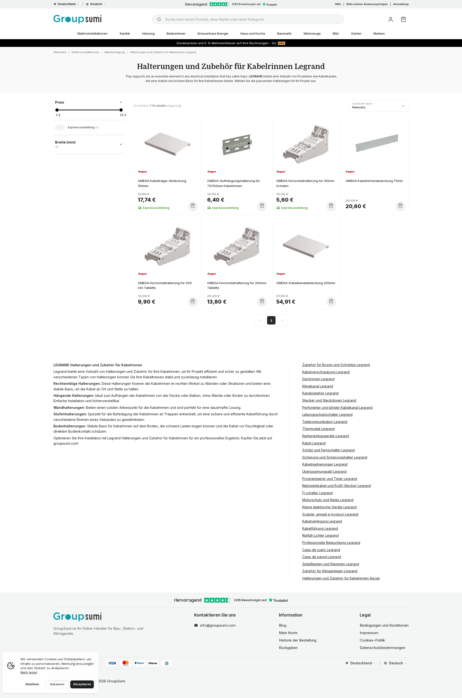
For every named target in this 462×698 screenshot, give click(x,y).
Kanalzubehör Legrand (320, 393)
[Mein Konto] (390, 19)
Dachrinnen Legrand (318, 379)
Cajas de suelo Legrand (321, 550)
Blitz (336, 33)
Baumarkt (284, 33)
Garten (356, 33)
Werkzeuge (312, 33)
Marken (379, 33)
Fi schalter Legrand (317, 493)
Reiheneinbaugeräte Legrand (325, 436)
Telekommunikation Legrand (324, 422)
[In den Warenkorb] (192, 205)
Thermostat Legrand (318, 429)
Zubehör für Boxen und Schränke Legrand (336, 365)
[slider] (57, 110)
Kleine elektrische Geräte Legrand (329, 507)
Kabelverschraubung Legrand (326, 372)
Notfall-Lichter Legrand (320, 535)
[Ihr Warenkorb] (403, 19)
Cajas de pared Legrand (321, 557)
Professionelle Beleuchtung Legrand (331, 543)
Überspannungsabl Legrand (324, 471)
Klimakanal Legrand (317, 386)
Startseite (59, 52)
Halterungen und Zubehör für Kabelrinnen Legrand (163, 52)
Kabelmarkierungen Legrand (324, 464)
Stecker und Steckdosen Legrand (329, 400)
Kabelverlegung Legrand (322, 521)
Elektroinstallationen (92, 33)
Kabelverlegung (114, 52)
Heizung (148, 33)
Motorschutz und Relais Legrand (327, 500)
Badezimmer (176, 33)
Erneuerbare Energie (213, 33)
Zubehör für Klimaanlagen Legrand (329, 571)
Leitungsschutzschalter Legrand (327, 414)
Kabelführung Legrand (320, 528)
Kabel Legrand (314, 443)
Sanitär (125, 33)
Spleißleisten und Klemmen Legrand (330, 564)
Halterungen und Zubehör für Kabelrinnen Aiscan (341, 578)
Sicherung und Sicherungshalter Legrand (334, 457)
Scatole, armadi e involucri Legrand (330, 514)
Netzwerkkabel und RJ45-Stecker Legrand (336, 486)
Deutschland (67, 4)
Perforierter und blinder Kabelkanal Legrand (337, 407)
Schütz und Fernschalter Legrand (328, 450)
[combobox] (248, 19)
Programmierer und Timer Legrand (329, 479)
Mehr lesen (28, 672)
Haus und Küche (252, 33)
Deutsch (96, 4)
